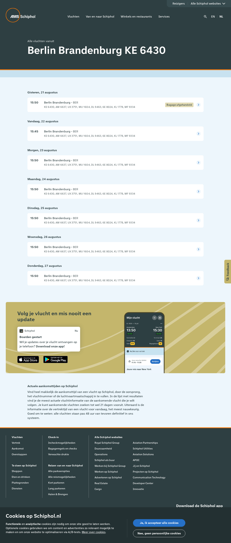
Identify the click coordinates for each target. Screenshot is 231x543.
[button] (227, 271)
